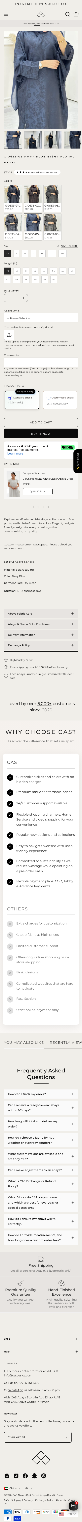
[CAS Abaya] (41, 14)
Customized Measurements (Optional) (29, 327)
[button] (67, 14)
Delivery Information (21, 634)
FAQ (6, 1500)
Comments (11, 355)
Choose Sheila (14, 386)
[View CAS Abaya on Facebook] (25, 1476)
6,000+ (44, 703)
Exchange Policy (19, 645)
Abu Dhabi (46, 1397)
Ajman (44, 1402)
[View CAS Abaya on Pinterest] (44, 1476)
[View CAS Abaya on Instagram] (7, 1476)
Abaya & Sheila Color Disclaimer (29, 624)
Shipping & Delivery (22, 1500)
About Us (61, 1500)
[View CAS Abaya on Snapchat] (34, 1476)
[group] (41, 4)
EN (26, 1488)
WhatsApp (15, 1390)
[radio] (13, 198)
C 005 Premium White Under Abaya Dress (48, 478)
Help (7, 1351)
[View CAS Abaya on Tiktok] (16, 1476)
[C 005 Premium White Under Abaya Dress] (13, 484)
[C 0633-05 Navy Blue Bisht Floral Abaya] (13, 140)
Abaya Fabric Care (20, 613)
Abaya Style (11, 310)
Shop (7, 1338)
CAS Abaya (18, 1495)
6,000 (37, 23)
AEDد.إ (13, 1488)
